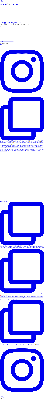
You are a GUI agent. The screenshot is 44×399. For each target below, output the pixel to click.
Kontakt (1, 2)
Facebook (10, 23)
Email (13, 23)
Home (1, 0)
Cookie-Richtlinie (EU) (3, 397)
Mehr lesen (1, 44)
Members (2, 1)
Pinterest (12, 23)
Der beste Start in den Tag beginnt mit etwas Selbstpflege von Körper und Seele (10, 22)
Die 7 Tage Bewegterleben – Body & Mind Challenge (7, 41)
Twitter (11, 23)
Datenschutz (2, 396)
